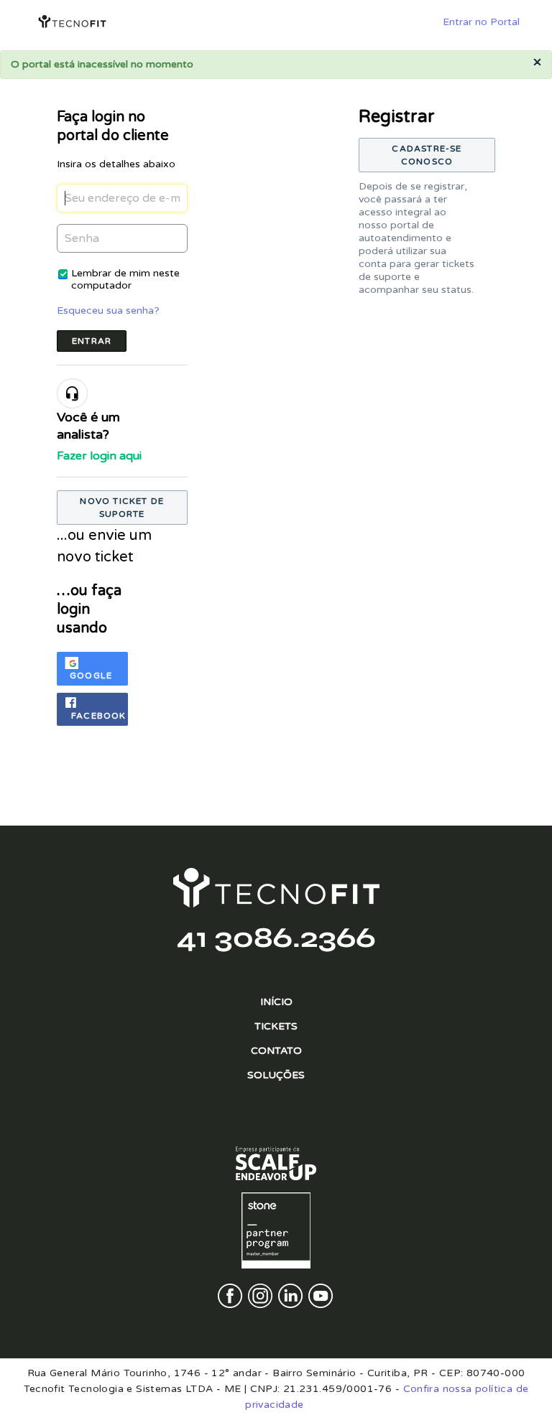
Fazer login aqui (99, 456)
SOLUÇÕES (276, 1075)
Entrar (91, 341)
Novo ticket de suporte (122, 507)
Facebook (98, 716)
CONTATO (276, 1051)
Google (91, 676)
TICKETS (276, 1026)
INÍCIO (276, 1002)
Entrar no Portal (481, 22)
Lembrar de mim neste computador (125, 279)
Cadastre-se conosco (426, 155)
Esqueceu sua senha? (108, 310)
